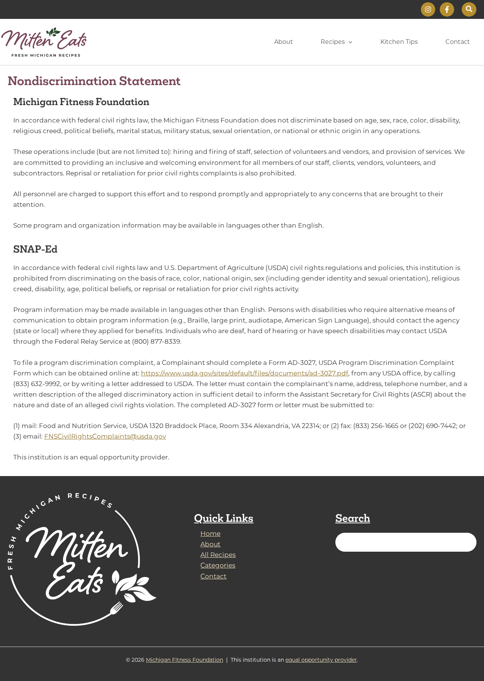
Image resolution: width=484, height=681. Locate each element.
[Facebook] (447, 9)
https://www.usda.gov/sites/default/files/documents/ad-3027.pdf (244, 373)
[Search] (466, 542)
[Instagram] (428, 9)
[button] (469, 9)
